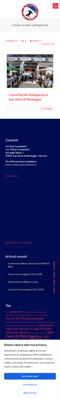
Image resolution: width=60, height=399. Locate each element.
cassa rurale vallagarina (35, 312)
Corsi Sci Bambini (25, 315)
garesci (33, 325)
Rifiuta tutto (30, 392)
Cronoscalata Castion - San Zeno (20, 322)
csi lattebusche (41, 322)
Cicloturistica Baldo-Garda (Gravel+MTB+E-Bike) (29, 265)
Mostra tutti (48, 44)
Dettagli (48, 108)
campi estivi (16, 311)
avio (7, 312)
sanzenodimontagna (37, 333)
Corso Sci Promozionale (25, 318)
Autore (35, 40)
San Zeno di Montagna (30, 333)
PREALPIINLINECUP (17, 332)
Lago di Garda (42, 328)
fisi (28, 325)
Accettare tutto (30, 376)
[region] (30, 369)
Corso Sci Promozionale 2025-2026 (26, 289)
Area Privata (12, 176)
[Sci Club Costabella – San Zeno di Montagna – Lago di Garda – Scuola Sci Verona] (30, 12)
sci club (44, 336)
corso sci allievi (41, 315)
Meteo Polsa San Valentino (19, 242)
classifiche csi (12, 315)
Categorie (10, 40)
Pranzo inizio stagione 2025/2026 (25, 274)
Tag (22, 40)
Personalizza (30, 384)
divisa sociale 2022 (18, 325)
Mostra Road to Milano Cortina (23, 282)
